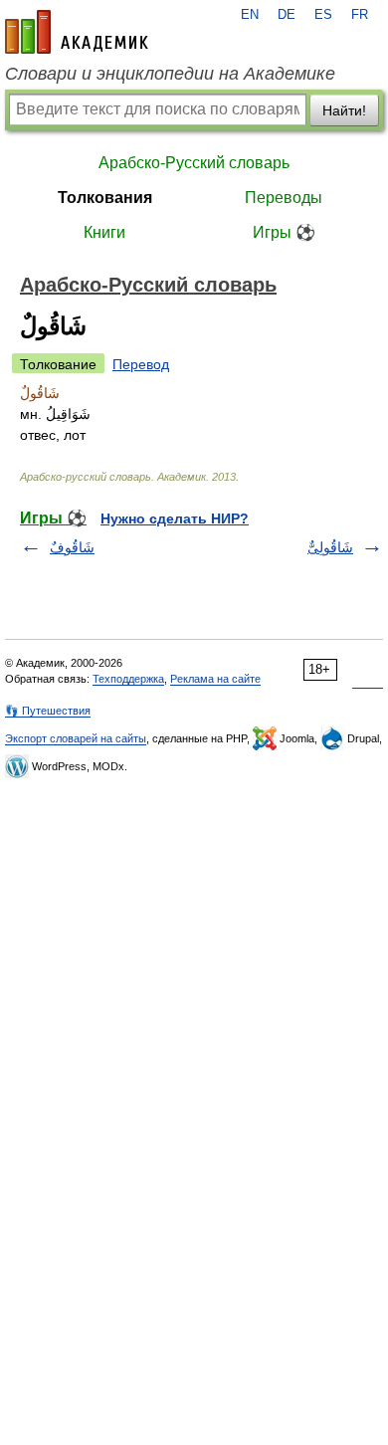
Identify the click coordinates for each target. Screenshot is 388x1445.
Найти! (344, 110)
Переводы (283, 197)
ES (323, 15)
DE (286, 15)
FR (359, 15)
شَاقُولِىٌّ (330, 547)
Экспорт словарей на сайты (75, 738)
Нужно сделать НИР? (174, 518)
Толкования (105, 197)
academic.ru (76, 32)
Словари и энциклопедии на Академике (170, 74)
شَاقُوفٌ (72, 547)
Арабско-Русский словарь (194, 162)
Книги (104, 232)
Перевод (140, 364)
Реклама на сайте (215, 679)
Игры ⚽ (284, 232)
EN (250, 15)
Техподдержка (128, 679)
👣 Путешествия (48, 711)
